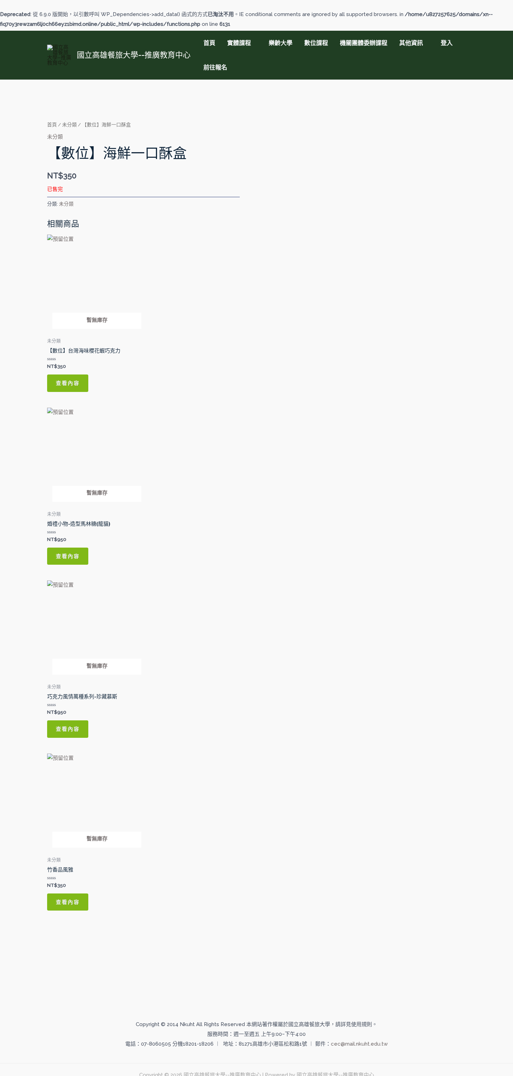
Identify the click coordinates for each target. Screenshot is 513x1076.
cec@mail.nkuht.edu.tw (359, 1044)
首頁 (209, 42)
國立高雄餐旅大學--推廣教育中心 (134, 54)
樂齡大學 (280, 42)
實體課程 (239, 42)
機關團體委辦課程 (363, 42)
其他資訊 (411, 42)
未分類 (69, 124)
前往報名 (215, 67)
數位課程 (316, 42)
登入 (447, 42)
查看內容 (68, 383)
